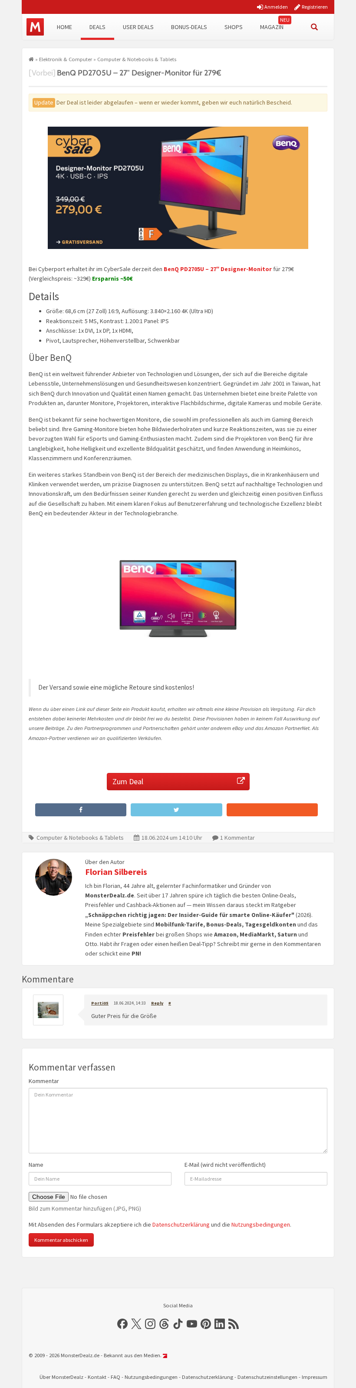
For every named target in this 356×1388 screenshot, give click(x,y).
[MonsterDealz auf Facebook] (122, 1324)
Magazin (271, 27)
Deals (97, 27)
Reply (157, 1003)
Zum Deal (127, 781)
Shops (233, 27)
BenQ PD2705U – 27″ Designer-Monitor (218, 269)
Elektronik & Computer (65, 59)
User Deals (138, 27)
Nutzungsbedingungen (260, 1224)
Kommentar (44, 1081)
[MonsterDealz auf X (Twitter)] (136, 1324)
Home (64, 27)
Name (36, 1165)
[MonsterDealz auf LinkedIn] (220, 1324)
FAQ (115, 1377)
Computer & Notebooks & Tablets (136, 59)
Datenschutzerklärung (181, 1224)
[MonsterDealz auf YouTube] (192, 1324)
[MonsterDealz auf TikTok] (178, 1324)
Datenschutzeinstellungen (267, 1377)
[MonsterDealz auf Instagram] (150, 1324)
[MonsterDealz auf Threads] (164, 1324)
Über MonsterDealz (61, 1377)
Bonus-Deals (189, 27)
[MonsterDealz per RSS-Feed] (234, 1324)
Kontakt (97, 1377)
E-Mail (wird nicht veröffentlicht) (225, 1165)
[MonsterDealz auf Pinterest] (206, 1324)
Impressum (314, 1377)
